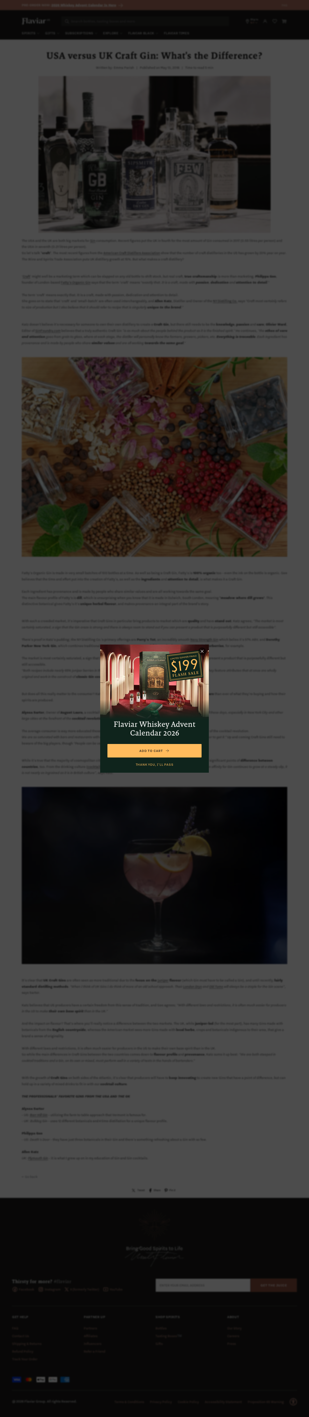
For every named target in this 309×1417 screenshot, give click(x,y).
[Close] (202, 651)
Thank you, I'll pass (155, 764)
